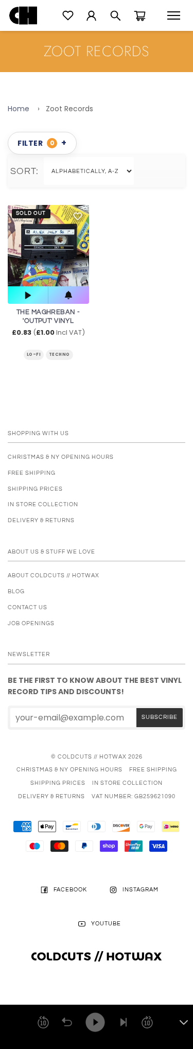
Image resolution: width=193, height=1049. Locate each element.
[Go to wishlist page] (68, 15)
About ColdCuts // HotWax (53, 575)
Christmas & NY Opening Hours (61, 457)
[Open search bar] (115, 15)
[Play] (95, 1022)
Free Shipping (32, 473)
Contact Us (27, 607)
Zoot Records (69, 109)
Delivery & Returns (41, 520)
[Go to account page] (91, 15)
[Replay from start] (67, 1022)
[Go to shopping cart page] (139, 15)
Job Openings (31, 623)
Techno (59, 354)
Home (18, 109)
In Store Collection (43, 504)
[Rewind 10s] (43, 1022)
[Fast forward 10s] (147, 1022)
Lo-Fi (34, 354)
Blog (16, 591)
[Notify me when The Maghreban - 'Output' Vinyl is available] (68, 295)
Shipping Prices (35, 489)
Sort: (27, 171)
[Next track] (123, 1022)
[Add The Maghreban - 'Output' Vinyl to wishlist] (78, 216)
